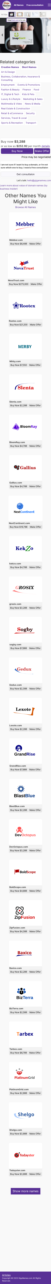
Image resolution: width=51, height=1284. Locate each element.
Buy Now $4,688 (18, 891)
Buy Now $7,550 (18, 365)
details (46, 146)
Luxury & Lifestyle (10, 99)
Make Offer (42, 151)
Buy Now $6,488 (18, 243)
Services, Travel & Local (14, 118)
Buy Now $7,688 (18, 648)
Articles (6, 1275)
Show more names (26, 1191)
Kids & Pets (28, 94)
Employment (8, 84)
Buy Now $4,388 (18, 931)
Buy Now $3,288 (18, 607)
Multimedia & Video (11, 103)
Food (36, 89)
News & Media (32, 103)
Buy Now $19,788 (18, 527)
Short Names (29, 67)
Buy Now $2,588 (18, 1012)
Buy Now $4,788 (18, 446)
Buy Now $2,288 (18, 405)
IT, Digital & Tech (10, 94)
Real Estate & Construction (15, 108)
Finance (27, 89)
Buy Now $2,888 (18, 1093)
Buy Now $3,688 (18, 1174)
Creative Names (10, 67)
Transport (31, 122)
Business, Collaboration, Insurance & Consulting (20, 78)
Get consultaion (26, 174)
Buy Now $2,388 (18, 688)
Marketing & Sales (32, 99)
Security (30, 113)
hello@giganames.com (39, 180)
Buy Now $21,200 (18, 324)
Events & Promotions (29, 84)
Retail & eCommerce (12, 113)
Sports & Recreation (12, 122)
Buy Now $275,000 (18, 284)
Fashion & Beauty (10, 89)
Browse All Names (25, 207)
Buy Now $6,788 (18, 1052)
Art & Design (8, 71)
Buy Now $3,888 (18, 1133)
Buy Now (17, 151)
